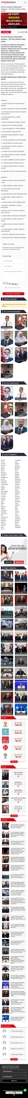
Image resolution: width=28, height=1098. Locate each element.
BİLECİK (3, 469)
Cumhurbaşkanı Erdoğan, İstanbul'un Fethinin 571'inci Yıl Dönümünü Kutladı (18, 951)
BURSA (17, 472)
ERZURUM (3, 481)
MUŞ (2, 501)
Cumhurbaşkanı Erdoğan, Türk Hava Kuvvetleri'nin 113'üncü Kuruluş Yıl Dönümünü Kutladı (17, 893)
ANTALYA (3, 465)
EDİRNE (17, 477)
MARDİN (3, 500)
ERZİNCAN (17, 479)
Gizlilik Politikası (17, 1087)
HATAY (2, 486)
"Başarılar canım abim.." (17, 1048)
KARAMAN (17, 519)
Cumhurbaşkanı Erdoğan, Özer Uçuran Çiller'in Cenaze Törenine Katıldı (17, 876)
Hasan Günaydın (18, 772)
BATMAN (17, 520)
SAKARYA (17, 505)
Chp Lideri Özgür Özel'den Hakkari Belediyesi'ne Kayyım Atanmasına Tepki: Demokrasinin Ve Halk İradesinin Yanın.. (18, 851)
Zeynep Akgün (18, 790)
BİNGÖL (17, 469)
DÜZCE (3, 529)
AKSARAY (17, 517)
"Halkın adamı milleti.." (17, 1054)
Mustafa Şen (18, 782)
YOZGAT (17, 515)
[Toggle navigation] (25, 2)
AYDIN (2, 467)
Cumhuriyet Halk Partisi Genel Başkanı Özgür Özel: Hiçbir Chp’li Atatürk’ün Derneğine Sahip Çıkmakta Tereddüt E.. (18, 901)
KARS (16, 489)
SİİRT (16, 507)
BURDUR (3, 472)
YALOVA (3, 526)
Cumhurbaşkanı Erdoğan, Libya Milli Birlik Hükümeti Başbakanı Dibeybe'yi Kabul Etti (18, 909)
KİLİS (2, 527)
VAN (2, 515)
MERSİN (3, 488)
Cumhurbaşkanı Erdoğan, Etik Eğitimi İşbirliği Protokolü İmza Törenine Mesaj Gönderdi (17, 868)
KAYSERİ (17, 491)
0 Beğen (6, 32)
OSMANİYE (18, 527)
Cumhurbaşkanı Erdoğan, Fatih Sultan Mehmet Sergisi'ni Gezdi (17, 942)
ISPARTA (17, 486)
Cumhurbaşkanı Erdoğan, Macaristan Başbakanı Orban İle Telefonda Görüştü (17, 934)
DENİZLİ (17, 476)
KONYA (17, 495)
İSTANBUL (17, 488)
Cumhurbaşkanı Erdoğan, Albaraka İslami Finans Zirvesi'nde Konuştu (17, 1018)
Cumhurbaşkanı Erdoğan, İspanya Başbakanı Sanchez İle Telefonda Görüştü (18, 977)
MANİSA (3, 498)
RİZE (2, 505)
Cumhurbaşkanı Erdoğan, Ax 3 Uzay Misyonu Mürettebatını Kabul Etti (17, 843)
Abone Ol (14, 1080)
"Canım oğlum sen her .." (17, 1043)
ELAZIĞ (3, 479)
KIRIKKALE (3, 520)
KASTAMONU (4, 491)
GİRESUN (17, 482)
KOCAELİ (3, 495)
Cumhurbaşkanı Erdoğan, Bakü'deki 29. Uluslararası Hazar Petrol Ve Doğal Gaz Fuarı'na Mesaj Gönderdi (18, 859)
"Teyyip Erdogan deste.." (17, 1037)
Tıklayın (4, 306)
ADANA (3, 460)
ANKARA (17, 464)
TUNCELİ (17, 512)
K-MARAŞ (17, 498)
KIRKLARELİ (4, 493)
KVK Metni (17, 1089)
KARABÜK (17, 526)
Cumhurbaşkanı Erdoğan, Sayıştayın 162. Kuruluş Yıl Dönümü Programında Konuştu (17, 969)
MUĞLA (17, 500)
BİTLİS (2, 470)
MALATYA (17, 496)
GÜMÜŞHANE (4, 484)
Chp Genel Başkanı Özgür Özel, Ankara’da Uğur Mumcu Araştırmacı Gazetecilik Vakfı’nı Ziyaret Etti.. (18, 1010)
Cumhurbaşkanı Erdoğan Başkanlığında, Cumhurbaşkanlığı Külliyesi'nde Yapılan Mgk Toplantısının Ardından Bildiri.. (17, 960)
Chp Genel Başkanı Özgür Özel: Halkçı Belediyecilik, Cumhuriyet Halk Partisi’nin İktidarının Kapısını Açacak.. (18, 884)
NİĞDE (2, 503)
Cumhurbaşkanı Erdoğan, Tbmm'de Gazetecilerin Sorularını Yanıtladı (17, 826)
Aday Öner (9, 562)
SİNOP (2, 508)
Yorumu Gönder (13, 294)
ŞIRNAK (3, 522)
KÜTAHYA (3, 496)
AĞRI (16, 462)
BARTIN (17, 522)
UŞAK (16, 513)
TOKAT (16, 510)
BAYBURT (3, 519)
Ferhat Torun (18, 807)
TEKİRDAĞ (3, 510)
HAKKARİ (17, 484)
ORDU (16, 503)
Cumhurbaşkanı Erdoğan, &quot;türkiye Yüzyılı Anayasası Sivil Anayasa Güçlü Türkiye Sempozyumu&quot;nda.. (17, 985)
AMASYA (3, 464)
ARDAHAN (3, 524)
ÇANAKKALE (4, 474)
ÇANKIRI (17, 474)
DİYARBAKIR (4, 477)
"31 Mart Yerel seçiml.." (17, 1031)
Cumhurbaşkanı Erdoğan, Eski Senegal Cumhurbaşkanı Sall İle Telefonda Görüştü (17, 1002)
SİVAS (16, 508)
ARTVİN (17, 465)
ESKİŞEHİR (17, 481)
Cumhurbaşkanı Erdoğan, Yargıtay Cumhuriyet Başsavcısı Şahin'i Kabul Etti (18, 917)
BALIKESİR (17, 467)
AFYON (3, 462)
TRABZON (3, 512)
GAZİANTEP (4, 482)
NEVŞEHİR (17, 501)
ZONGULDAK (4, 517)
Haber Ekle (19, 562)
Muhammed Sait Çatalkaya (18, 798)
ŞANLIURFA (4, 513)
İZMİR (2, 489)
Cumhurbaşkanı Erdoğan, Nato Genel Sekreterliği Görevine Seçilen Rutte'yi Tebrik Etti (17, 834)
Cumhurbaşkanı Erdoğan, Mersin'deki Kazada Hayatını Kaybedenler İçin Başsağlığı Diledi (18, 993)
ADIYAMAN (18, 460)
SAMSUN (3, 507)
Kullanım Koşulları (7, 1087)
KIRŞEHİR (17, 493)
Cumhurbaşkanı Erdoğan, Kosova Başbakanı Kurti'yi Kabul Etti (17, 926)
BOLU (16, 470)
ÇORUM (3, 476)
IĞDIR (16, 524)
